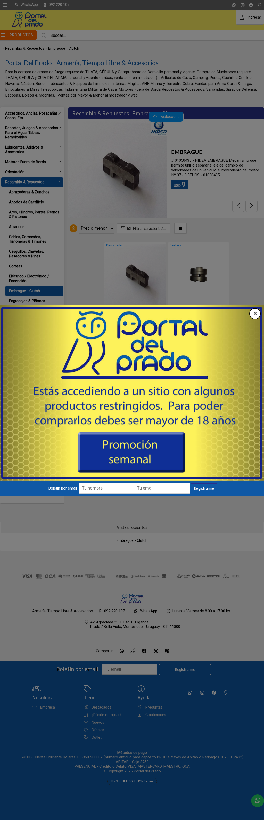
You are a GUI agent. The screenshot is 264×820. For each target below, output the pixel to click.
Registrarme (204, 488)
